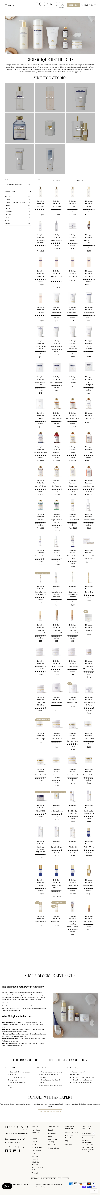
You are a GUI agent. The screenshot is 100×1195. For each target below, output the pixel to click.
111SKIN (35, 1135)
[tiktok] (19, 1151)
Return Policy (40, 1187)
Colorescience (37, 1150)
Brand (7, 180)
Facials (51, 1130)
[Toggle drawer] (6, 5)
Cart (93, 5)
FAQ (66, 1141)
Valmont (35, 1173)
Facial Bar (52, 1133)
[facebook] (6, 1151)
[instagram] (10, 1151)
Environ (35, 1153)
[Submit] (93, 1133)
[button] (40, 209)
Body (50, 1136)
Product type (10, 191)
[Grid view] (35, 180)
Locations (68, 1144)
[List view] (39, 180)
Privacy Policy (57, 1184)
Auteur (34, 1138)
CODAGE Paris (37, 1147)
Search (11, 5)
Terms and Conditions (43, 1184)
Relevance (79, 180)
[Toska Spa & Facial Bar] (50, 5)
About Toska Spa (71, 1132)
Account (85, 5)
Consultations (53, 1148)
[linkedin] (14, 1151)
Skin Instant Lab (54, 1145)
